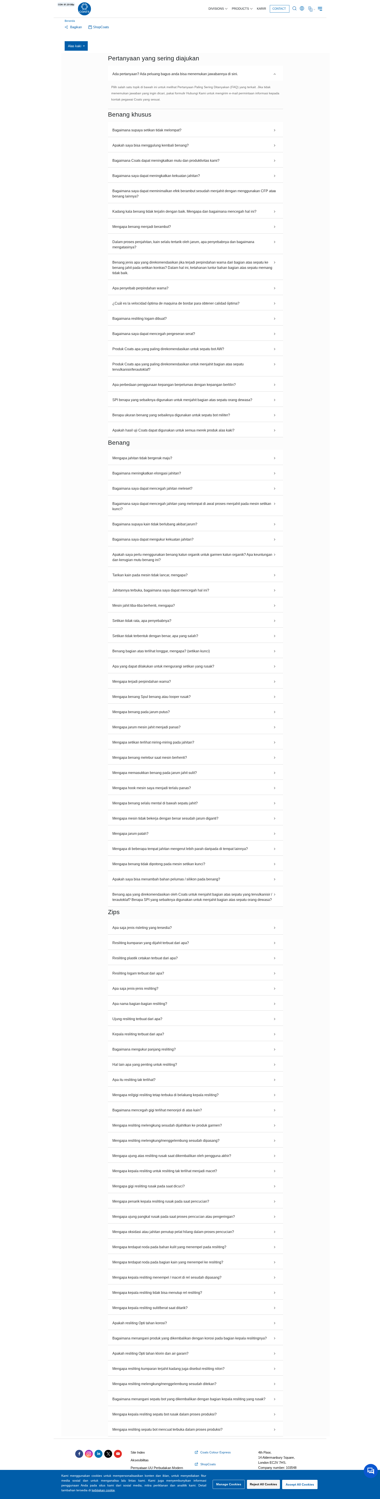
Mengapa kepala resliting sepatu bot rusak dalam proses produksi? (164, 1414)
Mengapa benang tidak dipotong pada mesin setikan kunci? (158, 864)
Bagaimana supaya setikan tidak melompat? (146, 130)
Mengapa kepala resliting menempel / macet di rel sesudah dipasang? (166, 1277)
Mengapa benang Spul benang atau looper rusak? (151, 697)
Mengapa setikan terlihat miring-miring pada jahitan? (153, 742)
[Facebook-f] (79, 1454)
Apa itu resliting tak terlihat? (133, 1080)
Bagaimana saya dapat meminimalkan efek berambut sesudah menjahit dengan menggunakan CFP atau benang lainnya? (194, 193)
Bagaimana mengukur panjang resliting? (144, 1049)
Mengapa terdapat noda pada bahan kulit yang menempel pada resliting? (169, 1247)
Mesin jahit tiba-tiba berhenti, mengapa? (143, 605)
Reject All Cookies (263, 1484)
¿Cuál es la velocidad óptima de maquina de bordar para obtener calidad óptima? (175, 303)
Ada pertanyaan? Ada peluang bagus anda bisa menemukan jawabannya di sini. (175, 74)
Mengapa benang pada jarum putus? (141, 712)
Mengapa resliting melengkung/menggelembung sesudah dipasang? (165, 1140)
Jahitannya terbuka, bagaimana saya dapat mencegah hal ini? (160, 590)
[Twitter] (108, 1454)
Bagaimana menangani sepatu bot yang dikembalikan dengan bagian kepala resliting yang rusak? (188, 1399)
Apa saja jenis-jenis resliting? (135, 988)
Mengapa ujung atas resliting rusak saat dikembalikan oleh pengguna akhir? (171, 1156)
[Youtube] (118, 1454)
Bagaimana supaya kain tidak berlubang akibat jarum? (154, 524)
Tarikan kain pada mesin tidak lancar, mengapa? (150, 575)
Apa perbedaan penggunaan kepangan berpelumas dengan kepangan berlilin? (174, 385)
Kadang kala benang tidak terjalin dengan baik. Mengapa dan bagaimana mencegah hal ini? (184, 211)
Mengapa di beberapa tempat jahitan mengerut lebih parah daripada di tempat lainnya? (180, 849)
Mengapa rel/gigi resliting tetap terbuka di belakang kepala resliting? (165, 1095)
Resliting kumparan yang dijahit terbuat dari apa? (150, 943)
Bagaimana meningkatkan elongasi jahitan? (146, 473)
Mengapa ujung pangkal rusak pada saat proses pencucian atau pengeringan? (173, 1216)
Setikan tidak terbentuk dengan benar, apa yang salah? (155, 636)
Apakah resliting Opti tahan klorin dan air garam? (150, 1353)
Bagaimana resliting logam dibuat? (139, 318)
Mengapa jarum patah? (130, 833)
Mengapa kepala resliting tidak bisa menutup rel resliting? (157, 1292)
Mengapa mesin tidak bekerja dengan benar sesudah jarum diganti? (165, 818)
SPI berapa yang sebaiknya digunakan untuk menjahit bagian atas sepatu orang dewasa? (182, 400)
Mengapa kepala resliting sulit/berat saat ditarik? (150, 1308)
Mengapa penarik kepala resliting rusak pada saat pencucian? (160, 1201)
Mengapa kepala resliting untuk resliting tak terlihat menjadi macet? (164, 1171)
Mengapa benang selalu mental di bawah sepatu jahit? (155, 803)
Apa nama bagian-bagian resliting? (139, 1004)
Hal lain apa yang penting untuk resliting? (144, 1064)
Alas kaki (74, 46)
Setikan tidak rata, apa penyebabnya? (141, 621)
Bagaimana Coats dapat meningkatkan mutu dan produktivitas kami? (165, 160)
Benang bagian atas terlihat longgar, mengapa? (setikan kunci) (161, 651)
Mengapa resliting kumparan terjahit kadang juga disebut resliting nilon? (168, 1369)
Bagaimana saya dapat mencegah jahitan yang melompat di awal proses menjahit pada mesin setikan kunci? (191, 506)
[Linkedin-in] (98, 1454)
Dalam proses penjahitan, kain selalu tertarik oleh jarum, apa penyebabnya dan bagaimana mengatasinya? (183, 244)
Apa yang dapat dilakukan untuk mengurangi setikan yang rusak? (163, 666)
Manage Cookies (228, 1484)
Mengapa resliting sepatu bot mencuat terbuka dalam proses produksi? (167, 1429)
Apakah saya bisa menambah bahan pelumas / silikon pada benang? (166, 879)
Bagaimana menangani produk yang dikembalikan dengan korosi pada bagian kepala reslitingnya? (189, 1338)
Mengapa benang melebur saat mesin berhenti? (149, 757)
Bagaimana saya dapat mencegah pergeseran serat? (153, 334)
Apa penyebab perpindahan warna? (140, 288)
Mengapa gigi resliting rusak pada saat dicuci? (148, 1186)
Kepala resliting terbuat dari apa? (138, 1034)
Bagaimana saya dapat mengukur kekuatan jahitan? (153, 539)
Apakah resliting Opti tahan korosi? (139, 1323)
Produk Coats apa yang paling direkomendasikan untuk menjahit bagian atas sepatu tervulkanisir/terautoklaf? (178, 366)
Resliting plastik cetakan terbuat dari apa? (145, 958)
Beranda (70, 20)
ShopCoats (101, 27)
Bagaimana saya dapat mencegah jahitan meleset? (152, 488)
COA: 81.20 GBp (66, 4)
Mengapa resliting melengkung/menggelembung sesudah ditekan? (164, 1384)
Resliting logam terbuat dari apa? (138, 973)
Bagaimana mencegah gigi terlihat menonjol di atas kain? (157, 1110)
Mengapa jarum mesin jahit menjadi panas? (146, 727)
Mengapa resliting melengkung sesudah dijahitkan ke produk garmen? (167, 1125)
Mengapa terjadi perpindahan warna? (141, 681)
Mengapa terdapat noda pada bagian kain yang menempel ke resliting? (167, 1262)
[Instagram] (89, 1454)
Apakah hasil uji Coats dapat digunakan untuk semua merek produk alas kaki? (173, 430)
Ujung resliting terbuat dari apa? (137, 1019)
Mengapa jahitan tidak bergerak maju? (142, 458)
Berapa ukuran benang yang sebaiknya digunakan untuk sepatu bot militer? (171, 415)
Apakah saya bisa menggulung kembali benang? (150, 145)
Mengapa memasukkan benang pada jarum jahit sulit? (154, 773)
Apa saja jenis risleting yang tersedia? (142, 928)
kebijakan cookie (103, 1490)
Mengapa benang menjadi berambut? (141, 227)
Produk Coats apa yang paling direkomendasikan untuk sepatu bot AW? (168, 349)
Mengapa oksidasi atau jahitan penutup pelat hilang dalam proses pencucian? (173, 1232)
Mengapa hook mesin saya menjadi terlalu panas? (151, 788)
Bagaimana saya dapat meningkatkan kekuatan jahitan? (156, 176)
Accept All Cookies (300, 1484)
